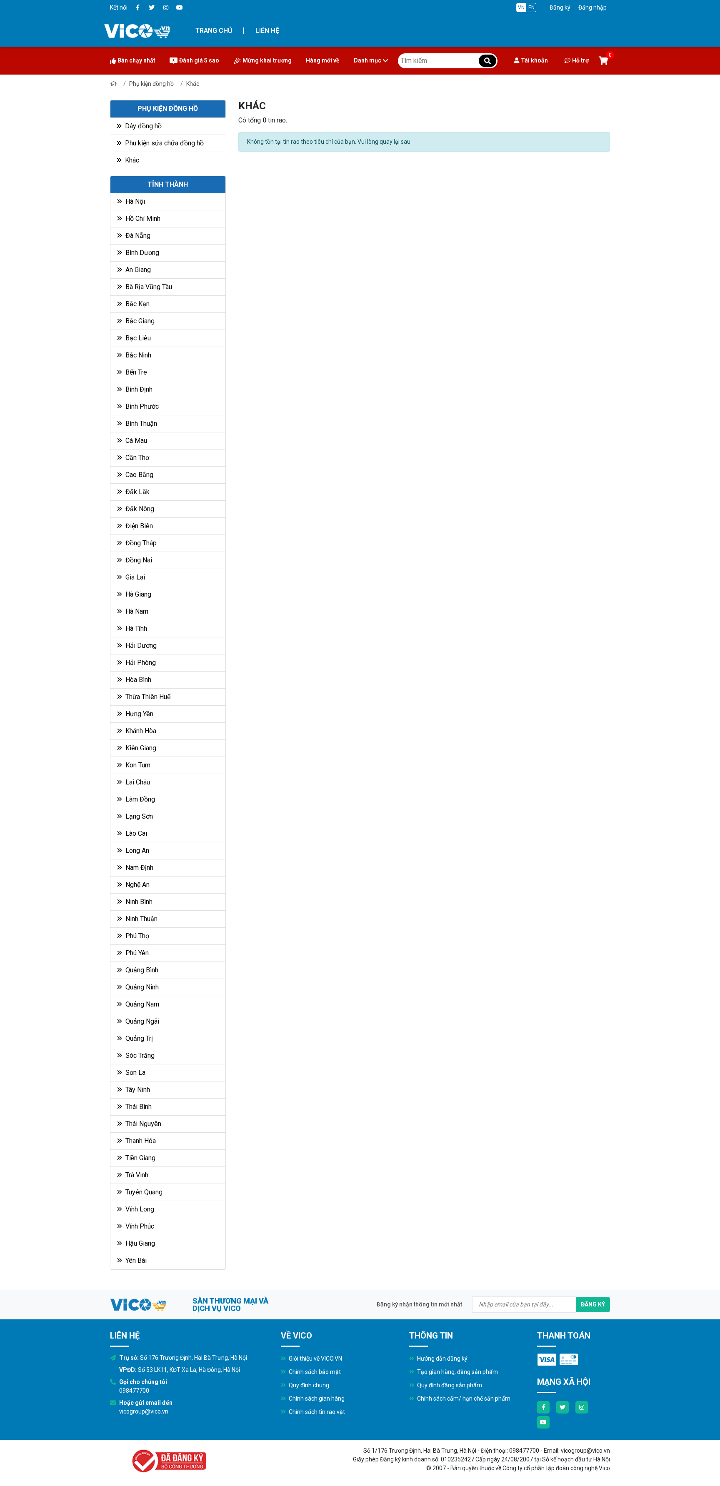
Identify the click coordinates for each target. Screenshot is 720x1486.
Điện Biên (138, 526)
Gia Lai (134, 577)
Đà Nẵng (137, 236)
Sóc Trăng (139, 1055)
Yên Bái (135, 1260)
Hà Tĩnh (135, 628)
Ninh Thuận (141, 919)
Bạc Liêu (137, 338)
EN (531, 7)
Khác (192, 83)
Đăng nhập (592, 7)
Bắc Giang (139, 321)
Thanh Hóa (140, 1141)
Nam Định (138, 868)
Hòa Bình (137, 680)
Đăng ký (560, 7)
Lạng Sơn (138, 816)
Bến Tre (135, 372)
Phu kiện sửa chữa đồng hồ (163, 143)
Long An (136, 850)
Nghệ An (137, 885)
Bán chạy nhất (136, 60)
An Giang (137, 270)
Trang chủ (213, 31)
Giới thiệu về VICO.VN (315, 1358)
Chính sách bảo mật (314, 1372)
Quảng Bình (141, 970)
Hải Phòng (140, 663)
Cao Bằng (138, 475)
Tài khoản (534, 60)
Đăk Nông (139, 509)
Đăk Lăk (137, 492)
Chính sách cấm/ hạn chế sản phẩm (463, 1398)
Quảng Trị (138, 1038)
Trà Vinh (136, 1175)
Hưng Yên (138, 714)
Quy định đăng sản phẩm (449, 1385)
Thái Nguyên (142, 1124)
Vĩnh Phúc (139, 1226)
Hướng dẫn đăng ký (442, 1358)
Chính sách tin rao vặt (316, 1412)
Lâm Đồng (139, 799)
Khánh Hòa (140, 731)
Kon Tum (137, 765)
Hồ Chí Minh (142, 218)
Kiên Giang (140, 748)
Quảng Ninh (141, 987)
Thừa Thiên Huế (147, 697)
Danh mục (367, 60)
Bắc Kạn (137, 304)
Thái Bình (138, 1107)
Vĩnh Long (139, 1209)
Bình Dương (141, 253)
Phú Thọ (136, 936)
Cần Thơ (136, 458)
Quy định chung (308, 1385)
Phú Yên (136, 953)
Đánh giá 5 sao (199, 60)
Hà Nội (134, 201)
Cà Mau (135, 441)
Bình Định (138, 389)
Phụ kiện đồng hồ (151, 83)
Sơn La (134, 1072)
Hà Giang (137, 594)
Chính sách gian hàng (316, 1398)
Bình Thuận (140, 423)
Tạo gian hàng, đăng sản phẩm (457, 1372)
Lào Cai (135, 833)
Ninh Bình (138, 902)
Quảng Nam (141, 1004)
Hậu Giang (139, 1243)
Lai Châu (137, 782)
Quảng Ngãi (141, 1021)
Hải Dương (140, 645)
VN (521, 7)
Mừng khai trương (267, 60)
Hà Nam (136, 611)
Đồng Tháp (140, 543)
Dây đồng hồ (142, 126)
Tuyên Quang (143, 1192)
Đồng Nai (138, 560)
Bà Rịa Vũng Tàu (148, 287)
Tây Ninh (137, 1090)
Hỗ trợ (580, 60)
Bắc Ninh (137, 355)
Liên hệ (267, 31)
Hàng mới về (323, 60)
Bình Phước (141, 406)
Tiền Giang (139, 1158)
